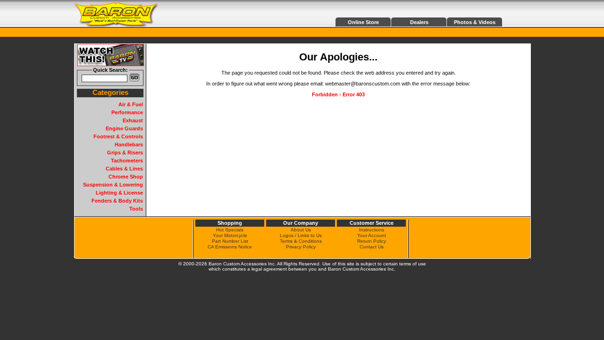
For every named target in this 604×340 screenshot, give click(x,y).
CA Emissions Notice (230, 246)
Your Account (371, 235)
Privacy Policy (301, 246)
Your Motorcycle (230, 235)
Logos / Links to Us (301, 235)
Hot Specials (229, 229)
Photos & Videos (474, 22)
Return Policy (371, 241)
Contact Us (372, 246)
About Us (301, 229)
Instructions (371, 229)
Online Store (363, 22)
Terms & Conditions (301, 241)
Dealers (419, 22)
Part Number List (230, 241)
